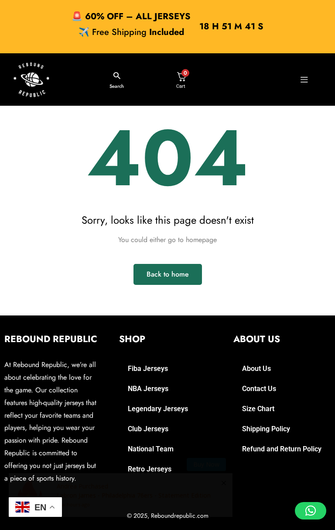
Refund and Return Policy (281, 449)
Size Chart (258, 409)
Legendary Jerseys (158, 409)
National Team (151, 449)
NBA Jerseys (148, 389)
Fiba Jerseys (148, 368)
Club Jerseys (148, 429)
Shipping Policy (266, 429)
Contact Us (259, 389)
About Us (256, 368)
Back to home (168, 274)
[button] (310, 511)
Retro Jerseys (149, 469)
